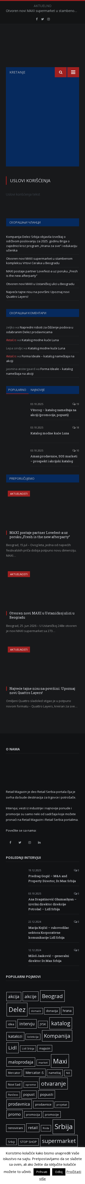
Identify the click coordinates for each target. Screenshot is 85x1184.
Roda (46, 1128)
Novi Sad (14, 1085)
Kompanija (57, 1035)
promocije (52, 1114)
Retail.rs (11, 340)
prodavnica (19, 1104)
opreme (31, 1084)
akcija (13, 996)
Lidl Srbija (28, 1048)
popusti (46, 1094)
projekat (61, 1104)
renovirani (15, 1128)
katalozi (15, 1036)
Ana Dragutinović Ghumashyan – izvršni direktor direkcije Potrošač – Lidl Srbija (52, 904)
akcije (31, 996)
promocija (33, 1114)
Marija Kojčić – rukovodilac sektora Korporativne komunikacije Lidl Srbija (48, 933)
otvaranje (53, 1083)
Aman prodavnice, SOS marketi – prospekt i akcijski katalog (53, 458)
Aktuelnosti (19, 493)
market (43, 1062)
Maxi (60, 1061)
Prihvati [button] (41, 1172)
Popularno (17, 390)
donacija (52, 1011)
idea (11, 1024)
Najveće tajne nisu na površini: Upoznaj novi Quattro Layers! (42, 690)
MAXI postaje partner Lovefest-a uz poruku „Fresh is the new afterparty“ (39, 534)
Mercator (14, 1073)
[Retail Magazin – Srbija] (42, 46)
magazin (44, 1048)
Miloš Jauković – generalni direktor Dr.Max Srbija (48, 958)
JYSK (43, 1024)
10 (77, 450)
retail (33, 1127)
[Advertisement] (42, 122)
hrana (67, 1010)
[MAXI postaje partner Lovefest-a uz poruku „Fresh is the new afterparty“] (42, 510)
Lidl (12, 1047)
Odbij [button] (59, 1172)
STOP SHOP (28, 1142)
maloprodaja (20, 1062)
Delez (17, 1009)
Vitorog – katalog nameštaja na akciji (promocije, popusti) (53, 412)
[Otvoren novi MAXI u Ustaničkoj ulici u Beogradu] (42, 590)
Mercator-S (35, 1072)
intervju (27, 1023)
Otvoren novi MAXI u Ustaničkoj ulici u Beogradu (40, 284)
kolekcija (32, 1036)
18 (77, 427)
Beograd (52, 996)
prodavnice (43, 1104)
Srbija (64, 1126)
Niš (68, 1073)
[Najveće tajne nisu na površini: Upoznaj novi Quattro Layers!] (42, 666)
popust (29, 1094)
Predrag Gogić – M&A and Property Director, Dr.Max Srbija (52, 878)
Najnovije (38, 390)
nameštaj (55, 1073)
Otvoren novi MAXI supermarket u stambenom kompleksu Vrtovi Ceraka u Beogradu (43, 11)
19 (77, 404)
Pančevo (13, 1094)
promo (14, 1114)
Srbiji (11, 1142)
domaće (36, 1011)
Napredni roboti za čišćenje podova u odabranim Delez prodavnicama (39, 329)
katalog (60, 1023)
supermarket (59, 1141)
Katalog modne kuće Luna (40, 340)
